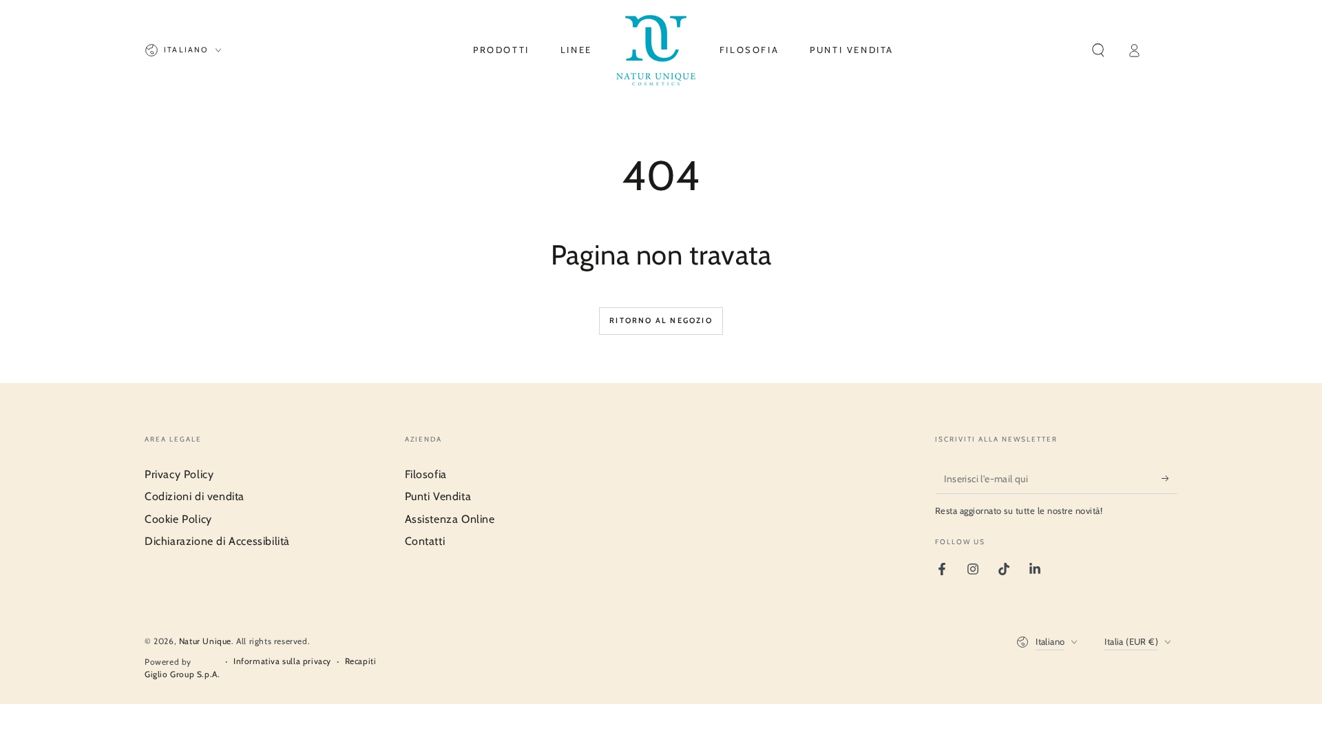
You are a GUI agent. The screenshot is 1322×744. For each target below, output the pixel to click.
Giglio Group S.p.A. (182, 674)
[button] (1098, 50)
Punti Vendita (438, 496)
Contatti (425, 541)
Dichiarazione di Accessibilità (217, 541)
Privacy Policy (179, 474)
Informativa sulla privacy (282, 661)
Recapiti (361, 661)
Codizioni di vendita (194, 496)
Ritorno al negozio (661, 320)
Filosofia (426, 474)
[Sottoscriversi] (1169, 478)
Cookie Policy (178, 519)
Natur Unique (205, 641)
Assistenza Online (450, 519)
